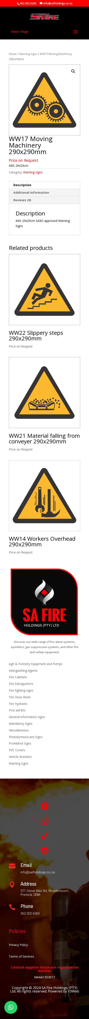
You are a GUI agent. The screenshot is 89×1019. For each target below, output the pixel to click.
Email (26, 865)
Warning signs (28, 54)
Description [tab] (22, 185)
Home (13, 54)
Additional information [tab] (31, 192)
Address (28, 883)
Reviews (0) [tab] (22, 200)
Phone (27, 906)
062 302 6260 (28, 3)
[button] (73, 71)
